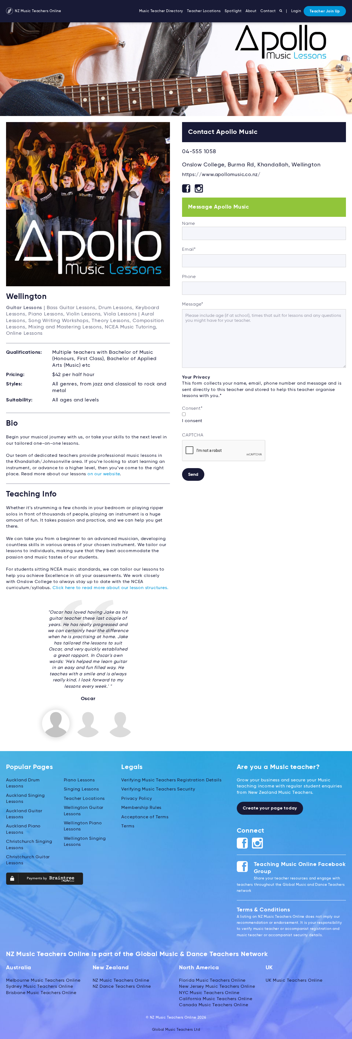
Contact (268, 11)
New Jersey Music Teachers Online (217, 986)
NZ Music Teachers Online (37, 11)
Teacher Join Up (325, 11)
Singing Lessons (81, 789)
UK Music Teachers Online (294, 980)
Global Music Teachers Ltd (176, 1030)
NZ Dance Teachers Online (122, 986)
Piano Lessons (79, 780)
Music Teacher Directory (161, 11)
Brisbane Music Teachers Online (41, 993)
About (251, 11)
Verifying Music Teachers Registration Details (171, 780)
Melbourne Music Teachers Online (43, 980)
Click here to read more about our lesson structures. (111, 588)
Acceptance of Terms (144, 817)
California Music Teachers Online (215, 999)
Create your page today (270, 808)
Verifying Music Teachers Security (158, 789)
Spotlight (233, 11)
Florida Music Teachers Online (212, 980)
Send (193, 475)
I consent (192, 421)
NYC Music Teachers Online (209, 993)
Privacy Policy (136, 799)
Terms (127, 826)
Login (296, 11)
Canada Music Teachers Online (213, 1005)
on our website (103, 474)
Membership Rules (141, 808)
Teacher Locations (204, 11)
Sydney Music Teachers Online (39, 986)
